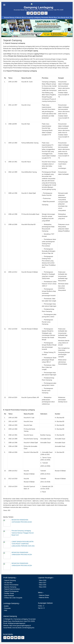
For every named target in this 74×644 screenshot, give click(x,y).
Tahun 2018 (42, 580)
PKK (5, 610)
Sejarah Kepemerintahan (12, 589)
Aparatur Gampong (10, 587)
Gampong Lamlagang (38, 7)
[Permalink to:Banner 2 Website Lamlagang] (37, 28)
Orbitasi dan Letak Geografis (13, 597)
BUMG (6, 606)
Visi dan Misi (8, 582)
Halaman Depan (44, 595)
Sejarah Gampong (10, 580)
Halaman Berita (44, 597)
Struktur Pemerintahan (11, 585)
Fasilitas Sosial (9, 593)
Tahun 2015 (42, 587)
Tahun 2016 (42, 585)
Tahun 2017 (42, 582)
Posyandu (7, 608)
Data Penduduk (9, 595)
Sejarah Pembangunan (11, 591)
